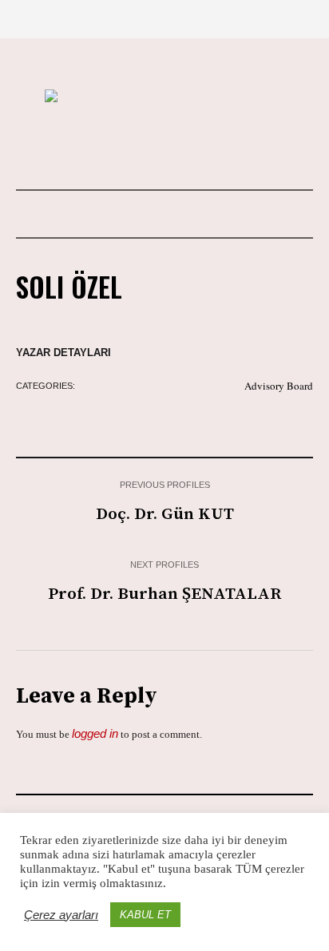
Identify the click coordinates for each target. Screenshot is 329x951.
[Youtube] (136, 146)
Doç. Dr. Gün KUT (165, 514)
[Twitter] (191, 146)
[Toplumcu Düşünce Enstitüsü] (164, 98)
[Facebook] (164, 146)
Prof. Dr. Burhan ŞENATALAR (164, 594)
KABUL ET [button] (145, 915)
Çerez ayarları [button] (61, 914)
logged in (95, 733)
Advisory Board (278, 385)
